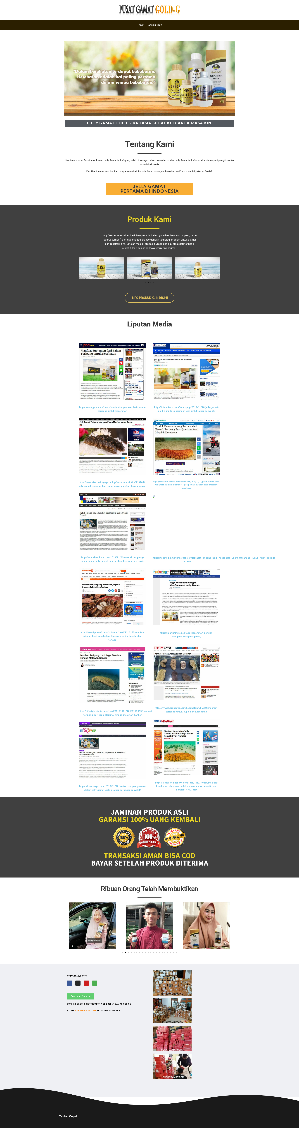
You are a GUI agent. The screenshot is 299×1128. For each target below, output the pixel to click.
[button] (145, 282)
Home (140, 25)
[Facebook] (69, 983)
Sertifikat (155, 25)
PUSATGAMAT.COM (85, 1011)
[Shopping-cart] (94, 983)
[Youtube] (86, 983)
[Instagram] (78, 983)
